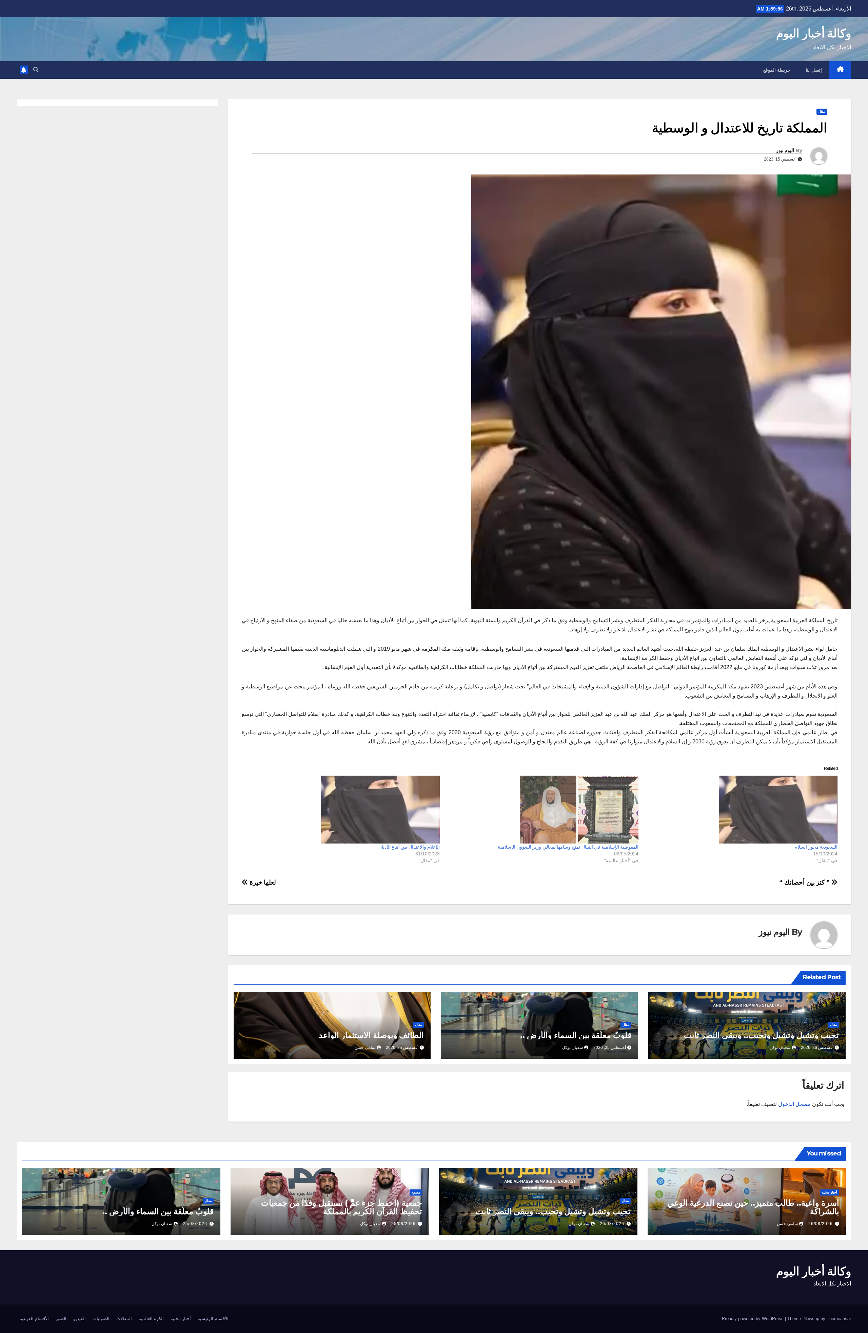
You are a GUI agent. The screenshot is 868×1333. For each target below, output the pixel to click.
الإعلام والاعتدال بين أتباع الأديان (409, 847)
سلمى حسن (364, 1047)
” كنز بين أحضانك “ (805, 882)
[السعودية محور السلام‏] (741, 810)
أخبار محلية (829, 1192)
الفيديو (79, 1318)
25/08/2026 (403, 1223)
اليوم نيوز (785, 150)
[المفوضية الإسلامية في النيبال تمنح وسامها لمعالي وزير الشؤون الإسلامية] (543, 810)
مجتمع (416, 1192)
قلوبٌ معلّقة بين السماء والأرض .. (575, 1035)
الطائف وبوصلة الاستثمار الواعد (371, 1035)
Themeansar (839, 1318)
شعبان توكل (780, 1047)
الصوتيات (101, 1318)
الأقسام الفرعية (34, 1318)
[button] (36, 70)
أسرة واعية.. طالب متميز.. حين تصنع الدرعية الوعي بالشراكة (753, 1207)
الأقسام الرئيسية (213, 1318)
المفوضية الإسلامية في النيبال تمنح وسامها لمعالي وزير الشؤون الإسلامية (568, 847)
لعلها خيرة (262, 882)
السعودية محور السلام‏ (815, 847)
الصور (61, 1318)
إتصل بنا (814, 70)
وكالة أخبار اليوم (813, 33)
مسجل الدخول (794, 1104)
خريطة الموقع (777, 70)
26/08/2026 (820, 1223)
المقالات (124, 1318)
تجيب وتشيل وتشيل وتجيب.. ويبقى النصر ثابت (761, 1035)
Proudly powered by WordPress (753, 1318)
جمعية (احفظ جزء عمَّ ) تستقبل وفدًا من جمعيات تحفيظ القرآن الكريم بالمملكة (341, 1207)
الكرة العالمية (151, 1318)
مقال (821, 111)
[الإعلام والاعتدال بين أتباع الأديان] (344, 810)
